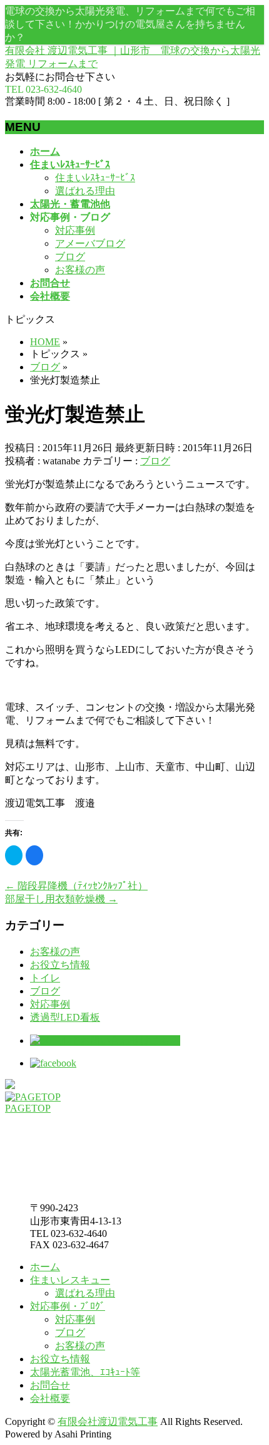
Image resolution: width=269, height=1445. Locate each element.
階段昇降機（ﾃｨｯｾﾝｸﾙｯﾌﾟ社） (76, 885)
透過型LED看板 (65, 1017)
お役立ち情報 (60, 964)
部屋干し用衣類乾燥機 (61, 899)
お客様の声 (80, 269)
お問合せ (50, 1385)
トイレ (45, 978)
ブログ (70, 256)
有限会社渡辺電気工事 (108, 1421)
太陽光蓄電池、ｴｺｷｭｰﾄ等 (85, 1372)
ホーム (45, 1266)
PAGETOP (28, 1108)
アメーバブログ (90, 243)
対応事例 (75, 230)
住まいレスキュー (70, 1280)
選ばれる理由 (85, 190)
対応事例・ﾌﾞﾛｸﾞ (67, 1306)
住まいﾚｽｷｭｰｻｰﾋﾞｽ (95, 177)
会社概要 (50, 1398)
